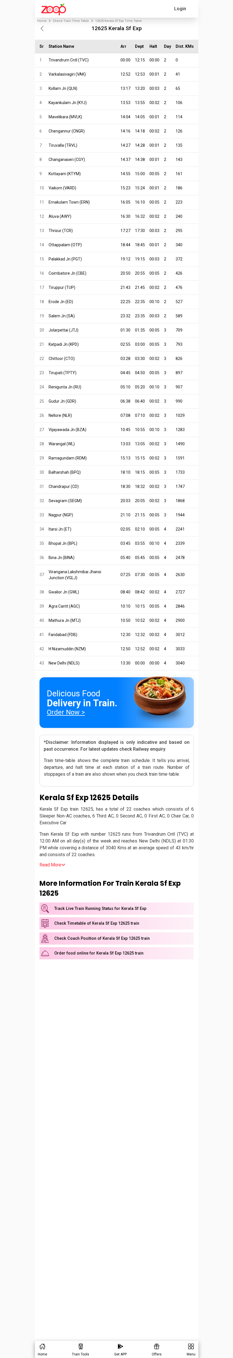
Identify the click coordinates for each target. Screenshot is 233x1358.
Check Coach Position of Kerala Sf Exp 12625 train (102, 938)
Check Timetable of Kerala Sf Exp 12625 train (96, 923)
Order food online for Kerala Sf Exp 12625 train (98, 953)
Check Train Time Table (71, 21)
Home (42, 21)
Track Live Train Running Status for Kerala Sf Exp (100, 908)
